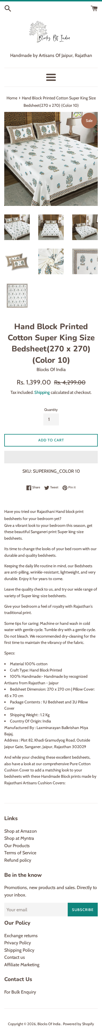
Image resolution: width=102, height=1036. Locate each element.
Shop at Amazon (20, 831)
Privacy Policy (17, 942)
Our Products (17, 845)
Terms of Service (20, 852)
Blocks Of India (49, 1024)
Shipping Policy (19, 950)
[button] (51, 457)
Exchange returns (21, 935)
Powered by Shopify (78, 1024)
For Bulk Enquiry (20, 992)
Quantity (51, 410)
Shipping (42, 392)
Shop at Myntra (19, 838)
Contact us (14, 957)
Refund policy (17, 860)
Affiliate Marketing (21, 964)
